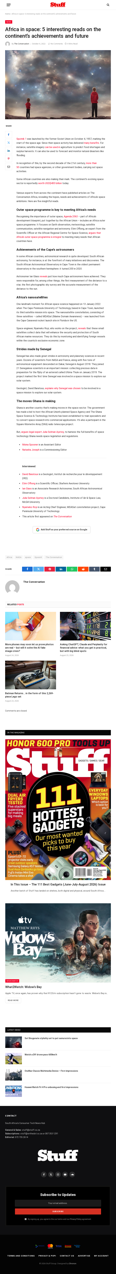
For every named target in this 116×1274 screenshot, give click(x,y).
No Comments (57, 43)
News (8, 22)
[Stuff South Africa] (58, 5)
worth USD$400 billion (50, 183)
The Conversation (21, 43)
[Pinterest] (8, 158)
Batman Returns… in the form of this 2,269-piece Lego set (29, 695)
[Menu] (9, 5)
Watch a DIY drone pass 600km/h (41, 1054)
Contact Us (67, 1256)
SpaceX (38, 557)
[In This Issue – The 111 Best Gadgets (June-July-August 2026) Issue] (58, 809)
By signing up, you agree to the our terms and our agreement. (59, 1219)
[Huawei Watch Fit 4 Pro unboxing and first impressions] (13, 1091)
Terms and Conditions (21, 1256)
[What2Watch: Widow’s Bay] (58, 942)
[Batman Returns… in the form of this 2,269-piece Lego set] (30, 675)
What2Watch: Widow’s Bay (23, 987)
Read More (13, 1000)
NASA (18, 557)
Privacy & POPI (47, 1256)
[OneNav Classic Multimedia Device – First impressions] (13, 1075)
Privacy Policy (75, 1219)
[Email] (8, 166)
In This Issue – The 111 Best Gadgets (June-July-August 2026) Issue (58, 884)
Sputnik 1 (21, 138)
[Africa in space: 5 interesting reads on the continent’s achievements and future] (58, 84)
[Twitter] (8, 142)
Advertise (84, 1256)
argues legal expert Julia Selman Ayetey (42, 432)
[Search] (107, 5)
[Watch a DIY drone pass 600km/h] (13, 1058)
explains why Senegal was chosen (63, 388)
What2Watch (12, 981)
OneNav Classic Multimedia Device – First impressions (51, 1071)
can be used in (52, 147)
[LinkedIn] (8, 150)
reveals (43, 276)
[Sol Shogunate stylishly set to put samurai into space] (13, 1042)
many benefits (91, 142)
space (28, 557)
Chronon (72, 1263)
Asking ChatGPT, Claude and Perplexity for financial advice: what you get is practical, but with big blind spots (83, 647)
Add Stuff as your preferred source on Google (64, 529)
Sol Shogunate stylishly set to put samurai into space (51, 1038)
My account (101, 1256)
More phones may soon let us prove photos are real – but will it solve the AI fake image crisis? (29, 647)
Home (7, 14)
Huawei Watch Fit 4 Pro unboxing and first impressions (51, 1087)
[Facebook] (8, 134)
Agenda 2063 (71, 216)
